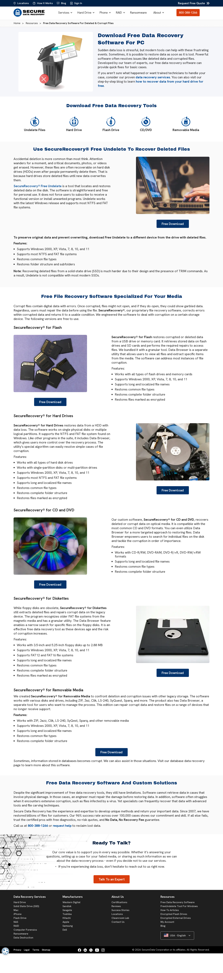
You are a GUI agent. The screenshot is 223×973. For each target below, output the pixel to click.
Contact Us (118, 922)
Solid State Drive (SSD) (26, 906)
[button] (64, 12)
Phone (104, 12)
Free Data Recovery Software (177, 902)
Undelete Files (34, 130)
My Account (167, 922)
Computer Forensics (25, 929)
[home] (30, 13)
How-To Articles (169, 910)
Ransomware (138, 12)
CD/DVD (146, 130)
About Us (118, 897)
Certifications (119, 902)
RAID (119, 12)
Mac (16, 910)
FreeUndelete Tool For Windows (179, 906)
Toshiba (67, 914)
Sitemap (46, 949)
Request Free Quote (191, 3)
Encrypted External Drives (175, 918)
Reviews (116, 906)
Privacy (17, 949)
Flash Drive (111, 130)
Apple (66, 922)
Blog (162, 926)
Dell (65, 929)
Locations (117, 914)
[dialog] (5, 951)
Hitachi (67, 918)
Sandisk (67, 906)
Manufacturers (73, 897)
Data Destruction (23, 937)
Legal (27, 949)
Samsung (68, 926)
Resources (167, 897)
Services (63, 12)
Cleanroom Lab (120, 918)
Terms (35, 949)
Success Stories (120, 910)
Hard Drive (84, 12)
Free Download (173, 224)
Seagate (67, 910)
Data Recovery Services (30, 897)
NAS (16, 922)
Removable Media (186, 130)
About (157, 12)
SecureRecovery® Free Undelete (38, 186)
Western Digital (71, 902)
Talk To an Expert (112, 879)
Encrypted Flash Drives (173, 914)
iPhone (18, 914)
